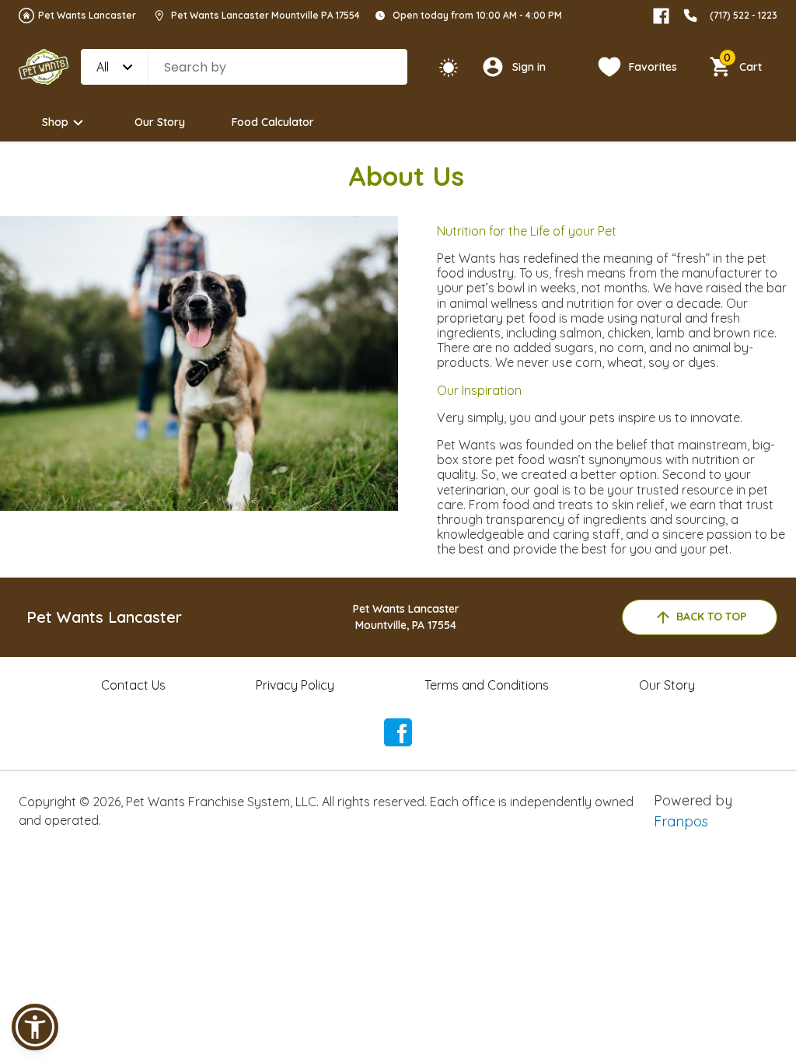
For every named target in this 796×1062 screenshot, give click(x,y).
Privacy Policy (295, 685)
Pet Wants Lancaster (87, 15)
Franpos (681, 821)
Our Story (159, 122)
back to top (711, 617)
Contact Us (133, 685)
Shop (55, 122)
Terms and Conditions (486, 685)
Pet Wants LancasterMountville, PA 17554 (406, 617)
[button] (35, 1027)
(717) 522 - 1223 (743, 15)
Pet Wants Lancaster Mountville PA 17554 (265, 15)
